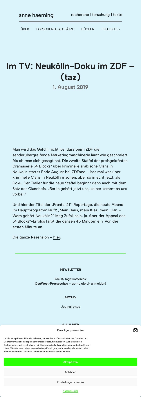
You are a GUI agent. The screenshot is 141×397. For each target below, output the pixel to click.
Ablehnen (70, 372)
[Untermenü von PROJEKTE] (119, 29)
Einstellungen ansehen (70, 382)
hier (56, 237)
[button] (135, 330)
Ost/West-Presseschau (52, 283)
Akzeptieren (70, 362)
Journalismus (70, 306)
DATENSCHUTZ (70, 391)
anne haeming (36, 15)
